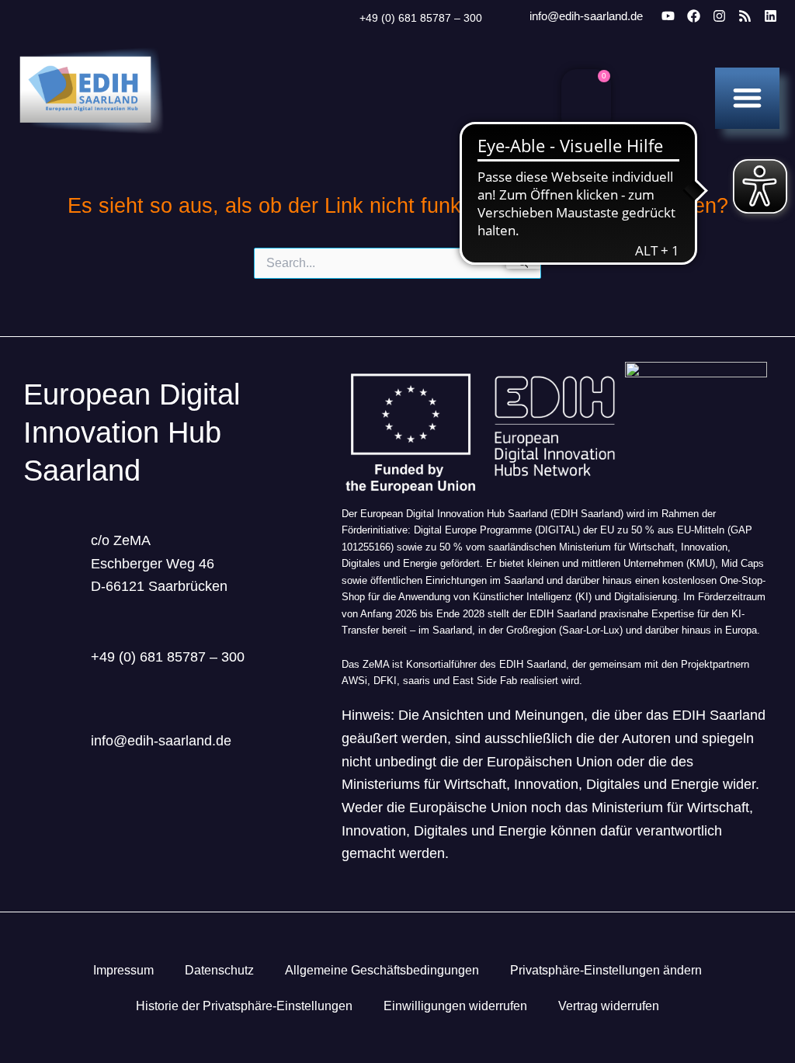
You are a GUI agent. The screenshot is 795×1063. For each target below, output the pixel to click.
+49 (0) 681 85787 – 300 (420, 18)
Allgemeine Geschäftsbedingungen (382, 970)
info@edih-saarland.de (586, 16)
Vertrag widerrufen (608, 1006)
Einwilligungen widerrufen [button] (455, 1006)
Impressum (123, 970)
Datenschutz (219, 970)
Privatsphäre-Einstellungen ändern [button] (606, 970)
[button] (747, 97)
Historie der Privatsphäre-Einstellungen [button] (244, 1006)
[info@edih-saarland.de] (508, 17)
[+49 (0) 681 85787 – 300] (340, 18)
